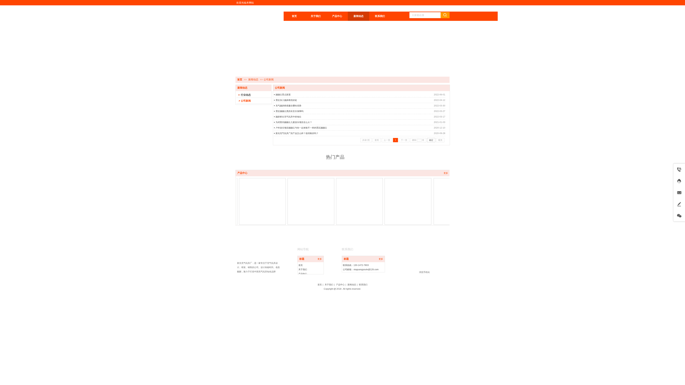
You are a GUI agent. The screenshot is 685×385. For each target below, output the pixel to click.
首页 (239, 79)
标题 (301, 259)
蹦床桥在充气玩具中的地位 (288, 116)
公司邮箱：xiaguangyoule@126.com (361, 269)
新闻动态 (253, 79)
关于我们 (302, 269)
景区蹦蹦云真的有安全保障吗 (289, 111)
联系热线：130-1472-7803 (356, 265)
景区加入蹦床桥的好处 (286, 100)
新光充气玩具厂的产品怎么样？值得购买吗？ (297, 133)
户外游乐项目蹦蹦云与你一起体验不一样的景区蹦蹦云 (301, 128)
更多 (446, 173)
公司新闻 (269, 79)
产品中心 (242, 173)
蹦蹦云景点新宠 (283, 94)
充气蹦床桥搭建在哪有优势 (288, 105)
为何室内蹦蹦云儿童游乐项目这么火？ (294, 122)
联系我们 (363, 284)
